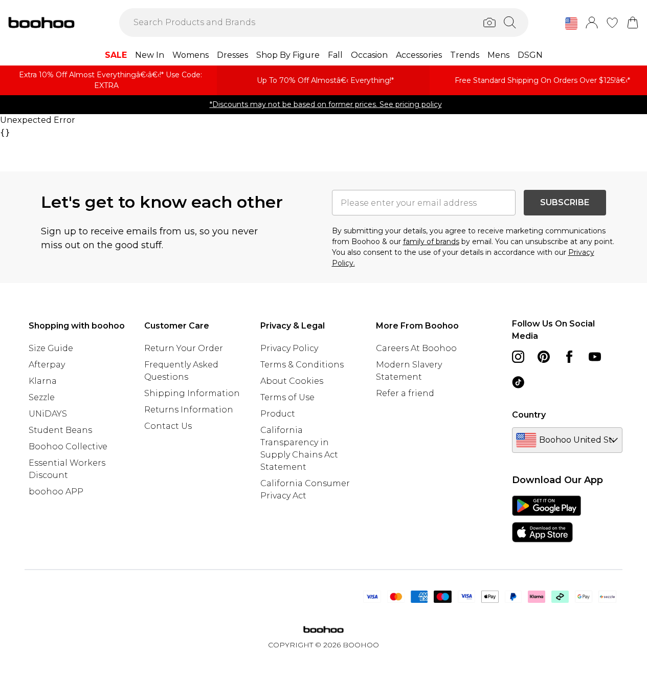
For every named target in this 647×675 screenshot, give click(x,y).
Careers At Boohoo (416, 348)
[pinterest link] (544, 357)
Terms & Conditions (302, 364)
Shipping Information (192, 393)
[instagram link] (518, 357)
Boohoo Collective (68, 446)
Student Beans (60, 430)
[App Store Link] (546, 518)
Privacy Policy (289, 348)
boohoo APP (56, 491)
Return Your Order (183, 348)
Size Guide (51, 348)
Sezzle (42, 397)
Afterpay (47, 364)
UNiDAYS (48, 414)
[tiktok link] (518, 382)
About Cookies (291, 381)
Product (277, 414)
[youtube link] (595, 357)
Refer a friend (405, 393)
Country (529, 415)
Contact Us (168, 426)
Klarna (43, 381)
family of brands (431, 241)
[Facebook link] (569, 357)
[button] (571, 23)
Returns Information (188, 410)
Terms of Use (287, 397)
